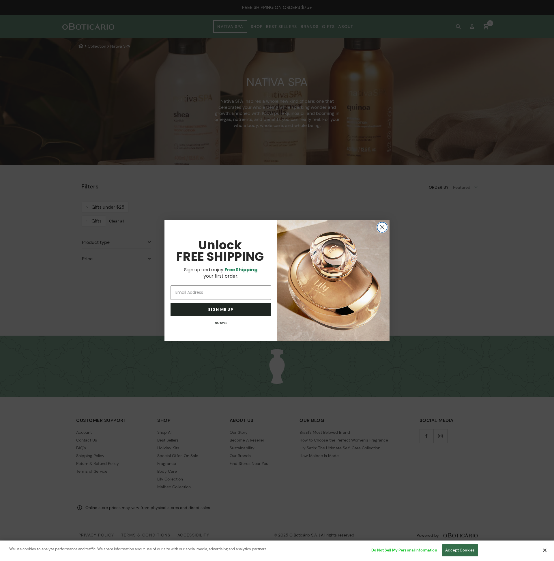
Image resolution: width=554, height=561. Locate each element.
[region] (277, 551)
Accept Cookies (460, 550)
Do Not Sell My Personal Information (404, 550)
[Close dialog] (382, 227)
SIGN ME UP (220, 309)
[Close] (544, 550)
